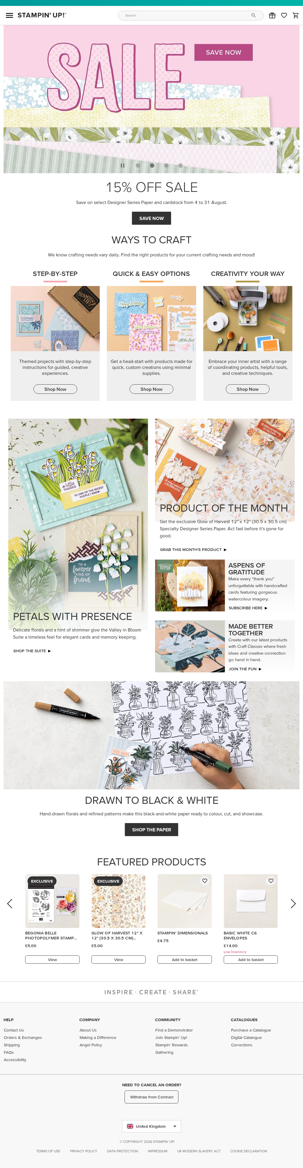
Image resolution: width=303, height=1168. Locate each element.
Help (9, 1019)
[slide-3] (180, 165)
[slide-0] (138, 165)
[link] (284, 15)
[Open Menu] (9, 15)
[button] (272, 15)
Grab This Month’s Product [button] (191, 549)
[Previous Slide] (10, 911)
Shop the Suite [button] (29, 650)
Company (89, 1019)
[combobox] (191, 15)
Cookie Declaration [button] (248, 1151)
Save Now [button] (151, 218)
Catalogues (244, 1019)
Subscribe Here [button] (245, 607)
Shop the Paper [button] (151, 829)
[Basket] (295, 15)
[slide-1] (152, 165)
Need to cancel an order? (151, 1084)
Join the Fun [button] (243, 668)
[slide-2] (166, 165)
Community (167, 1019)
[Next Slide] (293, 911)
